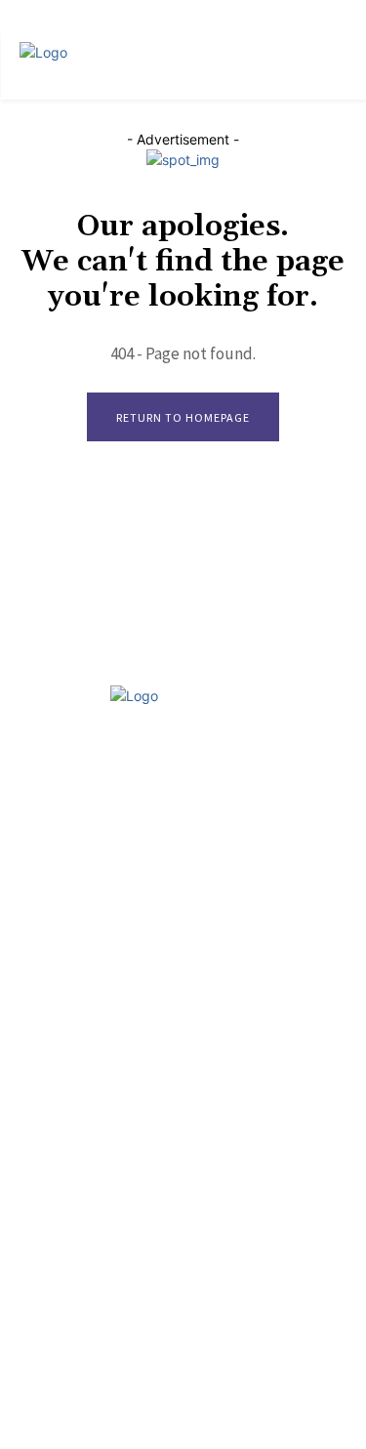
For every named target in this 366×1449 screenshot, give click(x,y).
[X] (235, 816)
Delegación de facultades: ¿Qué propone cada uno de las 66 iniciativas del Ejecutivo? (174, 1355)
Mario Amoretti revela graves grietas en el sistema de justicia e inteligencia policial (164, 1264)
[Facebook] (97, 816)
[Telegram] (165, 816)
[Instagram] (131, 816)
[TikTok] (200, 816)
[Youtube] (269, 816)
